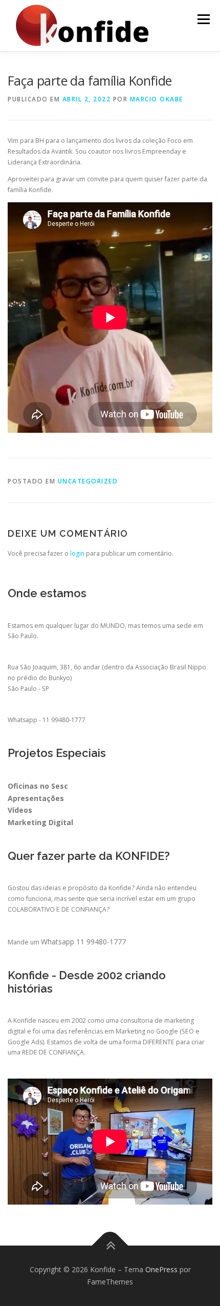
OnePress (161, 1269)
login (77, 553)
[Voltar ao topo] (110, 1246)
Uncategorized (88, 481)
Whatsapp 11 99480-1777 (83, 941)
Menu (202, 19)
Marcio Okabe (156, 99)
